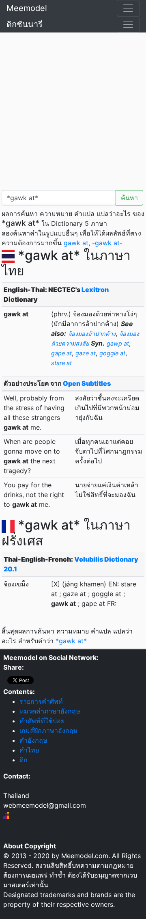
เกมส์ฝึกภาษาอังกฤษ (48, 731)
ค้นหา (129, 198)
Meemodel (26, 8)
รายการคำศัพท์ (41, 701)
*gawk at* (71, 641)
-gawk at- (107, 243)
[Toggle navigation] (128, 8)
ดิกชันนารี (24, 24)
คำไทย (29, 750)
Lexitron (95, 289)
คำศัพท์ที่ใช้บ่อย (41, 721)
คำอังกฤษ (33, 740)
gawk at (76, 243)
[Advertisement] (73, 110)
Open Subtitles (87, 383)
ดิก (23, 760)
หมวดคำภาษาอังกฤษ (49, 711)
